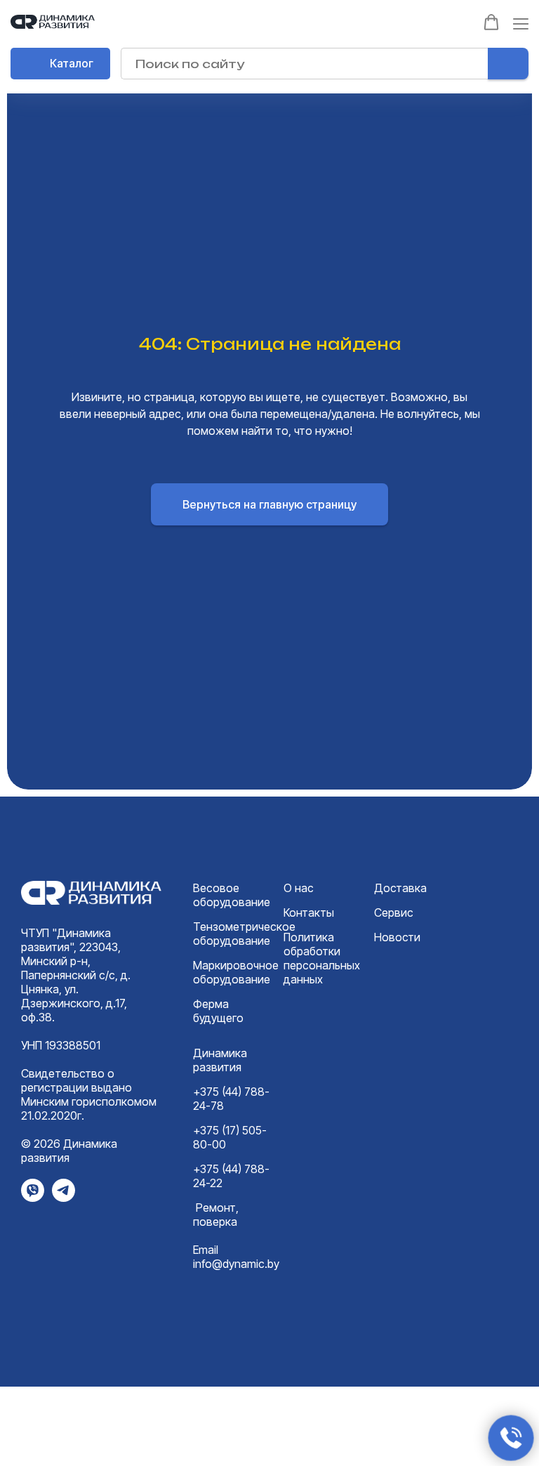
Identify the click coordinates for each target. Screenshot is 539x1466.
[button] (491, 22)
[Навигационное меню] (520, 23)
